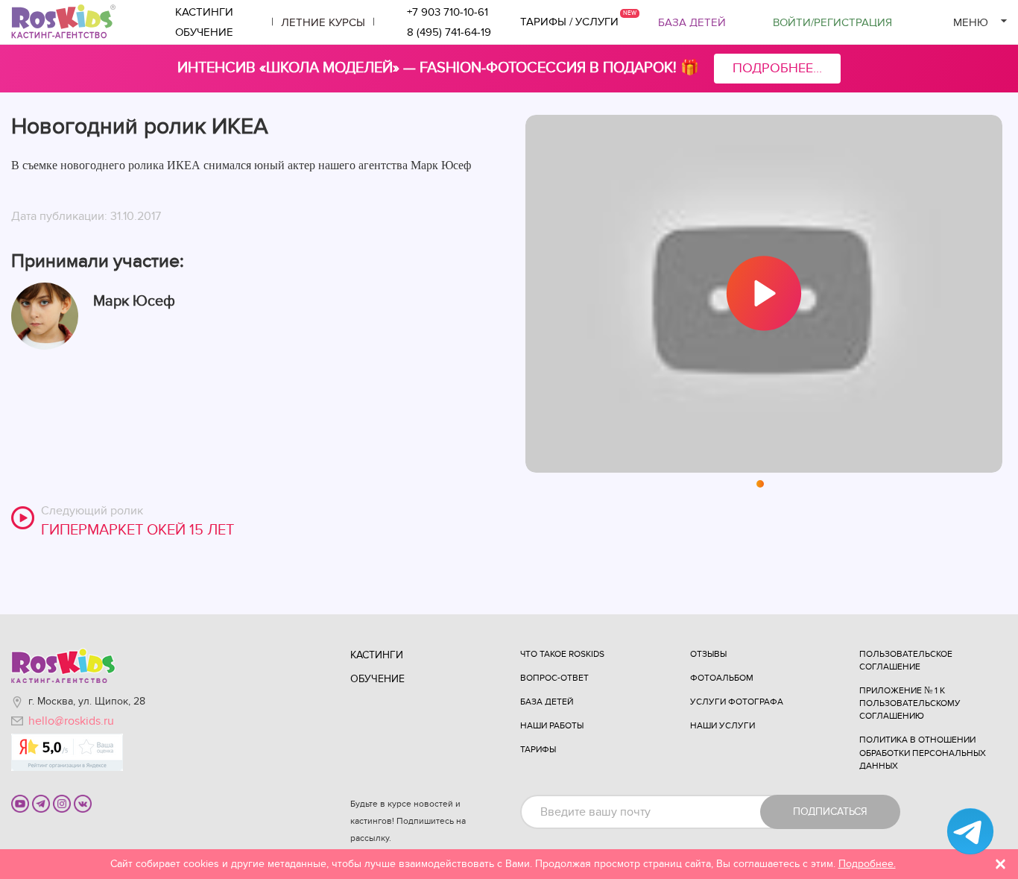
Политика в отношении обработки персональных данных (922, 752)
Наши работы (552, 725)
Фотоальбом (721, 677)
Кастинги (204, 12)
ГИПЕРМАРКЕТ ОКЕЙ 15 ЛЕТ (137, 530)
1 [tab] (760, 484)
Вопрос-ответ (554, 677)
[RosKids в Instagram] (62, 802)
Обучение (204, 32)
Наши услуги (722, 725)
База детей (692, 22)
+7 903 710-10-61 (447, 12)
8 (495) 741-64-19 (449, 32)
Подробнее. (867, 863)
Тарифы (538, 749)
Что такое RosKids (562, 654)
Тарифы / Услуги (569, 21)
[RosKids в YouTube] (20, 802)
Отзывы (708, 654)
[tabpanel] (763, 294)
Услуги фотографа (736, 701)
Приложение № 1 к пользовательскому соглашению (910, 703)
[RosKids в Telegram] (41, 802)
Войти (832, 22)
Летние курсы (323, 22)
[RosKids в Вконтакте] (83, 802)
